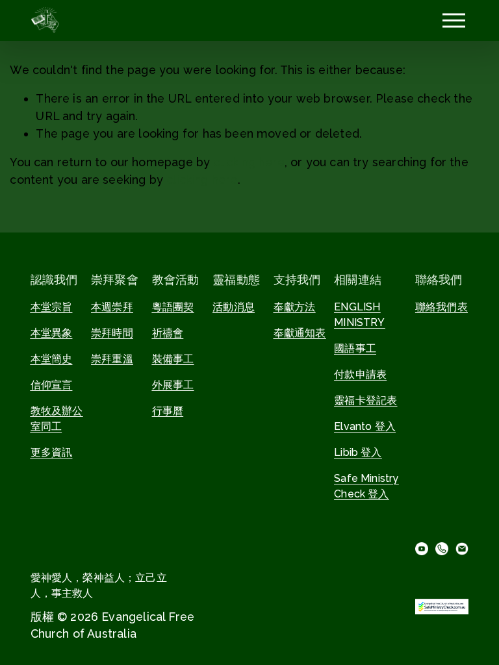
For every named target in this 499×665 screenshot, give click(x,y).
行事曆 (168, 411)
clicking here (248, 162)
